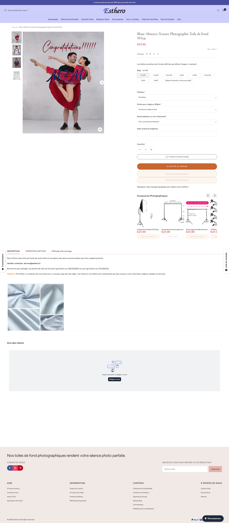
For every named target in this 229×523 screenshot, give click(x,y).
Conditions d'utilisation (141, 492)
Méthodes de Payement (78, 501)
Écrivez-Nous (205, 492)
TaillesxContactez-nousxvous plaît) (178, 80)
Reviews (204, 497)
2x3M (195, 75)
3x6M (156, 80)
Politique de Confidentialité (142, 488)
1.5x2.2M (169, 75)
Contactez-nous (12, 492)
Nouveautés (53, 19)
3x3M (143, 80)
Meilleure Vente (102, 19)
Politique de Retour (76, 497)
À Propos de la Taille (77, 492)
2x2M (182, 75)
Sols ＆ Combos (132, 19)
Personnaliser (117, 19)
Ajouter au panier (148, 236)
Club (179, 19)
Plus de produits (167, 19)
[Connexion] (218, 10)
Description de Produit (15, 501)
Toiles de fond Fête (150, 19)
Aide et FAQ (11, 497)
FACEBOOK (104, 268)
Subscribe (215, 469)
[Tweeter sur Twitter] (154, 54)
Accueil (15, 27)
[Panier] (223, 10)
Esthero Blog (137, 501)
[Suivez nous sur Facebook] (9, 468)
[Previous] (208, 195)
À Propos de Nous (13, 488)
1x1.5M (143, 75)
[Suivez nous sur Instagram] (15, 468)
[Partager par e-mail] (158, 54)
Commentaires (138, 505)
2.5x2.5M (207, 75)
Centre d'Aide (205, 488)
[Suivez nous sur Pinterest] (20, 468)
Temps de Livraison (76, 488)
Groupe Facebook (158, 187)
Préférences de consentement (143, 509)
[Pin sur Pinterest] (150, 54)
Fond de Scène (87, 19)
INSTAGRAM (73, 268)
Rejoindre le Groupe (140, 497)
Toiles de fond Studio (69, 19)
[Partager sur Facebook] (146, 54)
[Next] (102, 82)
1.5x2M (156, 75)
